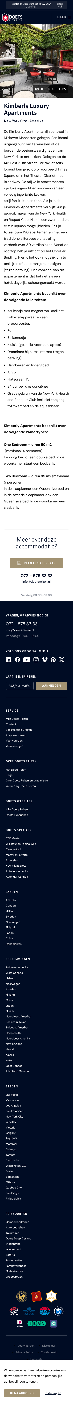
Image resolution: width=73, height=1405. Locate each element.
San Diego (12, 1193)
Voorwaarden (14, 740)
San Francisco (14, 1111)
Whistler (11, 1122)
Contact (11, 724)
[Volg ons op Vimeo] (44, 659)
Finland (10, 927)
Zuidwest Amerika (17, 967)
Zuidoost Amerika (17, 1027)
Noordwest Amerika (18, 1016)
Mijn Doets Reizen (17, 718)
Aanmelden (51, 685)
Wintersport (13, 1249)
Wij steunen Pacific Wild (21, 844)
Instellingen (53, 1393)
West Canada (14, 973)
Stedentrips (13, 1244)
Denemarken (14, 944)
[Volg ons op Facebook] (17, 659)
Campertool (13, 849)
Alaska (10, 1055)
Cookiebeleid (49, 1352)
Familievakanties (16, 1266)
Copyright (36, 1359)
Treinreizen (12, 1233)
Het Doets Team (16, 769)
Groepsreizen (14, 1276)
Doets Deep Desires (18, 1238)
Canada (11, 905)
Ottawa (10, 1182)
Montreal (11, 1144)
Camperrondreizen (17, 1222)
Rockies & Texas (16, 1022)
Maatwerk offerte (17, 855)
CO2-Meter (13, 838)
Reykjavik (11, 1138)
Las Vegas (12, 1094)
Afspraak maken (16, 735)
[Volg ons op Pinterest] (53, 659)
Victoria (10, 1127)
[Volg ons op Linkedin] (9, 659)
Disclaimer (48, 1345)
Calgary (11, 1133)
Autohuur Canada (17, 876)
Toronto (10, 1155)
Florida (10, 1011)
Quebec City (14, 1187)
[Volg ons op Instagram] (36, 659)
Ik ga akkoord (22, 1393)
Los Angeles (13, 1105)
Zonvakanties (14, 1260)
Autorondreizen (15, 1227)
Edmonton (12, 1176)
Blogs (9, 775)
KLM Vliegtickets (16, 865)
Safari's (10, 1255)
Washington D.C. (16, 1165)
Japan (10, 933)
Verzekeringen (14, 746)
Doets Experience (17, 815)
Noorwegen (13, 922)
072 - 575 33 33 (37, 576)
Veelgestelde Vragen (19, 730)
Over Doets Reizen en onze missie (27, 780)
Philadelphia (13, 1198)
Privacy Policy (24, 1352)
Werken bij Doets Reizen (21, 786)
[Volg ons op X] (61, 659)
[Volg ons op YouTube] (26, 659)
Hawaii (10, 1049)
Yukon (9, 1060)
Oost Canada (14, 1066)
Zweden (11, 916)
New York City (14, 1116)
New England (14, 1044)
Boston (10, 1171)
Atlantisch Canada (17, 1071)
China (9, 938)
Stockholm (12, 1160)
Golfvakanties (14, 1271)
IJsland (10, 911)
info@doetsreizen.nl (36, 582)
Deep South (13, 1033)
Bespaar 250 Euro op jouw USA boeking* (37, 5)
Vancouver (12, 1100)
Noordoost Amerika (18, 1038)
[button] (36, 61)
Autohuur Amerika (17, 871)
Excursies (12, 860)
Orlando (11, 1149)
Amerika (11, 900)
